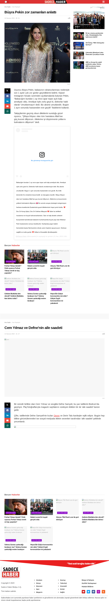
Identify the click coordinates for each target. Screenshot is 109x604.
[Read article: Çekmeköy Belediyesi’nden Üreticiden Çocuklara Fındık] (78, 55)
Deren (57, 415)
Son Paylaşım (16, 7)
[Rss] (103, 591)
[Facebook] (93, 591)
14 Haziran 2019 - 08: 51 (12, 18)
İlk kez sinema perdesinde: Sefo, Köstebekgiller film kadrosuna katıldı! (94, 35)
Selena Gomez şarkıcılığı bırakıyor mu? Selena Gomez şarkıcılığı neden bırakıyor (15, 547)
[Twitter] (88, 591)
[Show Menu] (104, 2)
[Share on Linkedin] (7, 101)
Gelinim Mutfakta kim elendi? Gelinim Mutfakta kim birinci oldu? (13, 296)
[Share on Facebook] (7, 96)
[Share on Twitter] (7, 90)
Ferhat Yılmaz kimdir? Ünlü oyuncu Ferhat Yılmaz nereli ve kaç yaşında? (15, 519)
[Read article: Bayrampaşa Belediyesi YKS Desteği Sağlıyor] (89, 18)
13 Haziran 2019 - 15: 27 (12, 334)
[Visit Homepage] (56, 2)
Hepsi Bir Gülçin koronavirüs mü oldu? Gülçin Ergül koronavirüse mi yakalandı (59, 298)
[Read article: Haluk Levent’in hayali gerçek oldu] (37, 257)
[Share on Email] (7, 106)
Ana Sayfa (7, 7)
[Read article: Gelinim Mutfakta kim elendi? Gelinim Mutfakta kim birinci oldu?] (14, 284)
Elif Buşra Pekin (21, 236)
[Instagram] (98, 591)
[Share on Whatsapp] (7, 111)
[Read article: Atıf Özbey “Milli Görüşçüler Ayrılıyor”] (78, 46)
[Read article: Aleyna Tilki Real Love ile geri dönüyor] (60, 257)
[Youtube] (83, 591)
